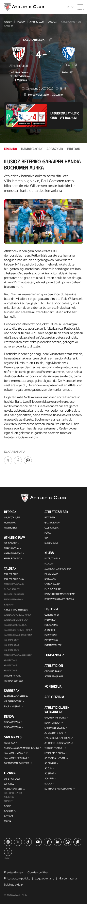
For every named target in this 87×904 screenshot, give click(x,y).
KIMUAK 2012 (10, 660)
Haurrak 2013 (11, 650)
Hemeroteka (10, 527)
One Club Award (53, 671)
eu (69, 7)
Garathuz (9, 783)
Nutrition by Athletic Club (58, 788)
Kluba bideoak (12, 558)
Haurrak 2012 (11, 640)
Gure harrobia (12, 778)
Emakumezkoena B (14, 584)
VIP (46, 537)
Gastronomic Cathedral (17, 763)
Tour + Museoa (12, 706)
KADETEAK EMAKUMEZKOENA (18, 634)
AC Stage (8, 816)
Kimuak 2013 (10, 665)
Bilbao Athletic (12, 589)
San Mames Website (55, 727)
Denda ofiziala (12, 722)
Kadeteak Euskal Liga (15, 624)
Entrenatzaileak (53, 645)
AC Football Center (14, 788)
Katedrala (9, 742)
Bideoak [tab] (73, 149)
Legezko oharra (44, 878)
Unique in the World (55, 717)
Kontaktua (53, 686)
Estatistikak (51, 634)
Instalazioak (51, 573)
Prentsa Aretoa (53, 588)
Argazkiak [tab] (55, 149)
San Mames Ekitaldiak (15, 757)
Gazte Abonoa (52, 522)
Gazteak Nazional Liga (16, 619)
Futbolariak (51, 624)
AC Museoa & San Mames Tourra (21, 747)
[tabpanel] (43, 311)
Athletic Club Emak (14, 579)
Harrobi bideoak (13, 553)
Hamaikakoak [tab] (31, 149)
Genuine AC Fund (12, 675)
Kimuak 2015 (10, 670)
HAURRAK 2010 (11, 645)
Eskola (8, 821)
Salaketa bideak (13, 884)
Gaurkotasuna (12, 517)
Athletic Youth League (16, 609)
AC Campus (10, 811)
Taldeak (21, 21)
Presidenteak (51, 640)
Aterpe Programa (54, 676)
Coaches (8, 800)
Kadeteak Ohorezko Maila (18, 629)
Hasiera (8, 21)
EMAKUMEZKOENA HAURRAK (18, 655)
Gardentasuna (52, 583)
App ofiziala (54, 697)
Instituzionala (52, 558)
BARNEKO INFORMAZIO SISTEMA (60, 593)
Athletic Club (37, 21)
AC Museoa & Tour (54, 732)
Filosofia (49, 563)
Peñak (48, 532)
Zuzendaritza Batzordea (58, 568)
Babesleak (50, 578)
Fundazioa (53, 655)
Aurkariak (50, 629)
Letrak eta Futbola (55, 753)
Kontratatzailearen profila (59, 599)
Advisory (9, 796)
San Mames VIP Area (14, 752)
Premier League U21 (14, 594)
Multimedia (10, 522)
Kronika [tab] (10, 149)
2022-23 (52, 21)
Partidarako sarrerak (16, 696)
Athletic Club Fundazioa (57, 742)
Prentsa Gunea (13, 872)
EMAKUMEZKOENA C (13, 599)
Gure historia (52, 614)
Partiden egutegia (13, 680)
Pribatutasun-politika (17, 878)
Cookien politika (38, 872)
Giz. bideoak (10, 543)
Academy (49, 778)
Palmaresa (50, 619)
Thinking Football (54, 748)
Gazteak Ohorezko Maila (17, 614)
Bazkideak (50, 517)
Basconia (9, 604)
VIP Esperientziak (12, 701)
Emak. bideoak (11, 548)
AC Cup (7, 806)
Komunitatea (51, 542)
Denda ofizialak (12, 727)
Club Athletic (51, 527)
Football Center (13, 792)
